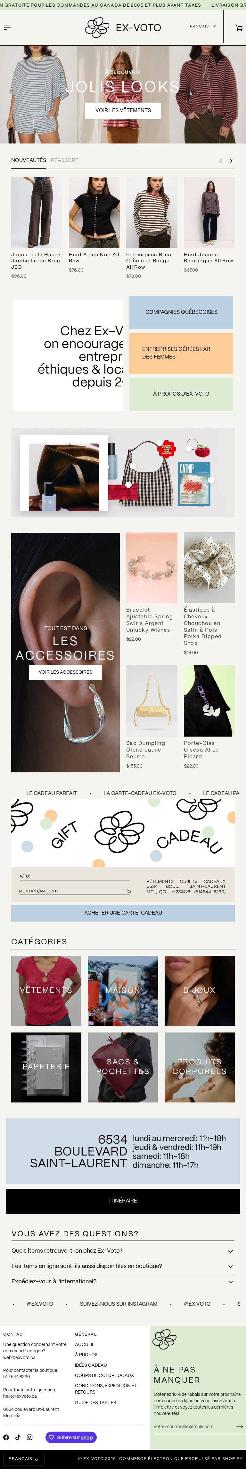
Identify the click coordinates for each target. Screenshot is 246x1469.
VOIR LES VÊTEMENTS (123, 110)
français (20, 1459)
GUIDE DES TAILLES (95, 1403)
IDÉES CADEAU (91, 1366)
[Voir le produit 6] (211, 480)
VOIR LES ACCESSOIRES (65, 672)
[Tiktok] (17, 1437)
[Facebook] (6, 1437)
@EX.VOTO (132, 1304)
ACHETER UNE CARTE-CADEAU (123, 913)
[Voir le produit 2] (133, 466)
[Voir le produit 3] (188, 448)
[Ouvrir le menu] (12, 27)
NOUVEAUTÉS (28, 160)
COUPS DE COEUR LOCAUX (104, 1376)
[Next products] (231, 161)
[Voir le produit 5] (160, 443)
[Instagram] (30, 1437)
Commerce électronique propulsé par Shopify (180, 1459)
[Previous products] (221, 161)
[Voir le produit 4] (128, 485)
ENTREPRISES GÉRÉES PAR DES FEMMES (176, 353)
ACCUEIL (84, 1345)
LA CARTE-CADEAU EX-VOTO (124, 793)
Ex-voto (93, 1459)
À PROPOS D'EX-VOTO (181, 394)
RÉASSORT (64, 160)
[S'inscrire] (237, 1426)
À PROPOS (86, 1355)
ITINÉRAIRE (123, 1201)
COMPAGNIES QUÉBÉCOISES (181, 312)
